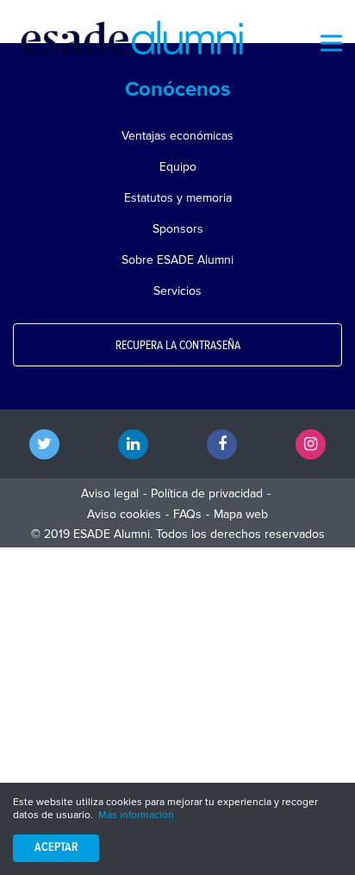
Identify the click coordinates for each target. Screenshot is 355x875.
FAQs (187, 514)
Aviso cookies (124, 514)
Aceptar (56, 847)
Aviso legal (110, 493)
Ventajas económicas (177, 135)
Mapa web (241, 514)
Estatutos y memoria (178, 198)
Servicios (177, 291)
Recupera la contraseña (177, 346)
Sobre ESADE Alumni (177, 260)
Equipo (177, 166)
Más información (136, 815)
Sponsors (178, 229)
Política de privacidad (207, 493)
